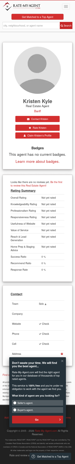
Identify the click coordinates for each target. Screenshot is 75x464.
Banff (37, 111)
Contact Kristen (39, 119)
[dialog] (37, 394)
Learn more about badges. (38, 161)
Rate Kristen (39, 127)
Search (67, 25)
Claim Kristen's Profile (39, 135)
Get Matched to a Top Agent (37, 17)
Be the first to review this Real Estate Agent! (36, 183)
